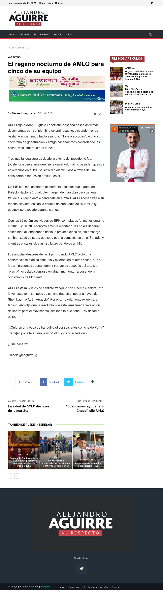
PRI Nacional (88, 460)
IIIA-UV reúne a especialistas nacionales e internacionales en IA (56, 463)
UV (55, 457)
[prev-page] (10, 476)
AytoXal (23, 455)
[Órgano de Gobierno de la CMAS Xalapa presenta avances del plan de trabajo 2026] (24, 450)
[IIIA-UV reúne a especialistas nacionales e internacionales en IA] (56, 450)
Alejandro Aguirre (23, 113)
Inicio (11, 47)
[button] (150, 34)
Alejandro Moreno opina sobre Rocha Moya (88, 464)
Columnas (22, 47)
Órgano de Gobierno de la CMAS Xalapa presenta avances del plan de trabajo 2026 (24, 462)
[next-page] (16, 476)
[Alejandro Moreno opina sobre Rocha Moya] (88, 450)
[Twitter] (151, 3)
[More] (92, 382)
